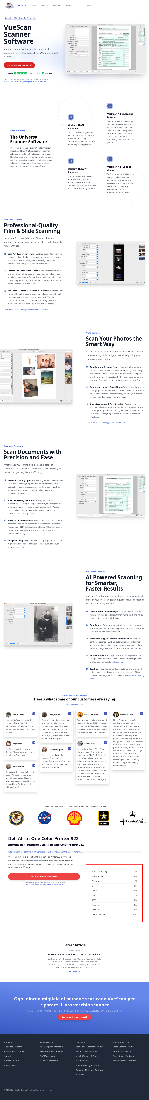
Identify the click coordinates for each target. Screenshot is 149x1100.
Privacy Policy (10, 1065)
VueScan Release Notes (14, 1051)
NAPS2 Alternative (48, 1056)
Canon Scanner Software (124, 1046)
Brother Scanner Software (124, 1060)
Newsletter (8, 1056)
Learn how (20, 547)
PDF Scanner (82, 1060)
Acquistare (57, 6)
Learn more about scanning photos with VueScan (106, 423)
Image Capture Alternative (51, 1046)
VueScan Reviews (11, 1060)
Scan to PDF (81, 1074)
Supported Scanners (13, 1046)
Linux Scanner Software (86, 1051)
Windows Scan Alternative (51, 1051)
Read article (74, 971)
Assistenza (70, 6)
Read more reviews (74, 704)
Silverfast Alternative (49, 1060)
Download (44, 6)
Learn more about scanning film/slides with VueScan (26, 309)
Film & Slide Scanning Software (90, 1046)
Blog (81, 6)
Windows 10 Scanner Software (89, 1070)
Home (33, 6)
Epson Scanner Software (123, 1056)
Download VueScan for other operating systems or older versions (25, 82)
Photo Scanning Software (87, 1065)
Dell (35, 860)
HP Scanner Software (122, 1051)
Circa (89, 6)
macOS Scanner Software (87, 1056)
